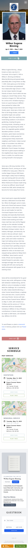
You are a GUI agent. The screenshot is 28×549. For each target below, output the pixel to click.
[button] (14, 363)
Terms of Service (18, 542)
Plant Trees (14, 395)
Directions (14, 392)
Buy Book (15, 481)
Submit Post (14, 530)
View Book (7, 481)
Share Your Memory (10, 505)
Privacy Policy (10, 542)
